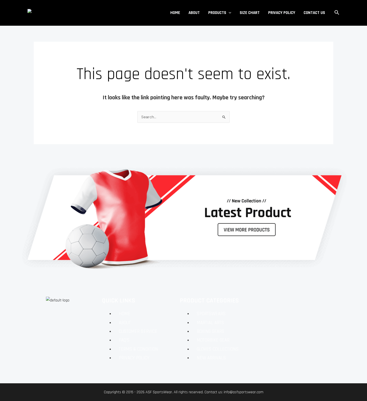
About (194, 12)
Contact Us (314, 12)
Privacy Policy (281, 12)
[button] (228, 12)
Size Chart (250, 12)
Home (175, 12)
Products (217, 12)
